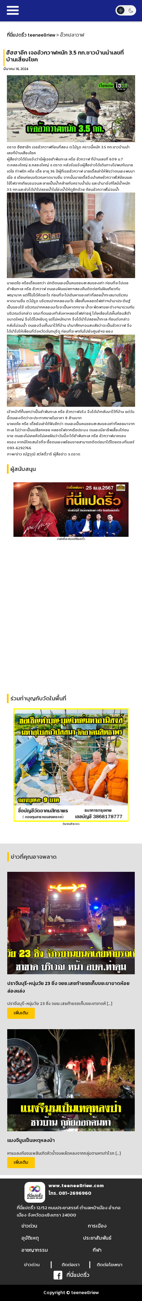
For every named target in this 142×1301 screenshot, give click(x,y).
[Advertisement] (71, 617)
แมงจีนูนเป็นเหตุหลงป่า (31, 1140)
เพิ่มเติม (21, 1012)
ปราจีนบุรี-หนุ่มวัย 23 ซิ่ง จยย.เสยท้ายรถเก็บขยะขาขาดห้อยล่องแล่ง (68, 987)
